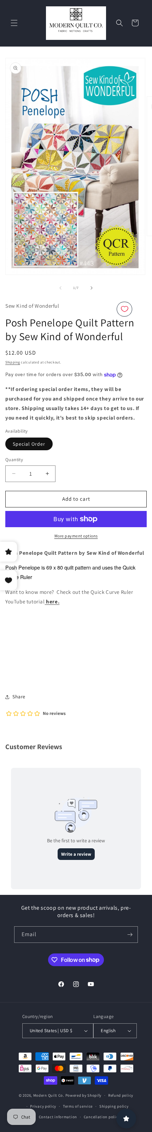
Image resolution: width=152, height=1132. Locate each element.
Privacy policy (43, 1106)
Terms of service (78, 1106)
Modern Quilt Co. (48, 1095)
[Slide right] (91, 288)
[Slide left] (60, 288)
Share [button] (18, 696)
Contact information (58, 1116)
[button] (14, 23)
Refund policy (120, 1095)
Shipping (12, 362)
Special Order (29, 444)
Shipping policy (114, 1106)
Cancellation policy (102, 1116)
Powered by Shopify (83, 1095)
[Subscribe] (130, 934)
